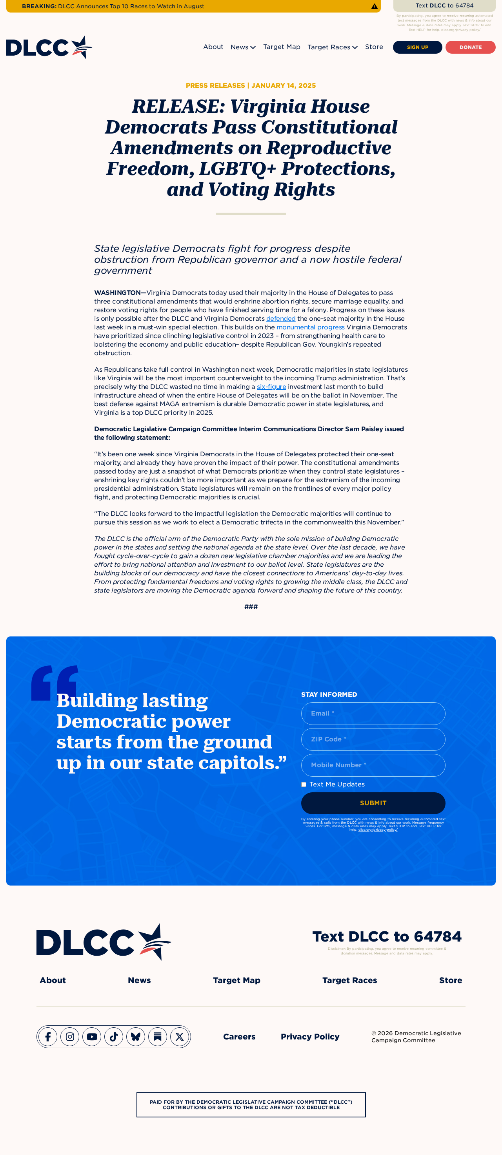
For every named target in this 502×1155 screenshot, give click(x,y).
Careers (239, 1036)
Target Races (328, 47)
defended (281, 318)
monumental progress (310, 327)
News (239, 47)
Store (374, 47)
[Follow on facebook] (47, 1036)
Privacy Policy (310, 1036)
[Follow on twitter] (179, 1036)
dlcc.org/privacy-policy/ (378, 829)
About (213, 47)
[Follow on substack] (157, 1036)
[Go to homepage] (104, 942)
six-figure (271, 386)
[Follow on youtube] (91, 1036)
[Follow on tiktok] (113, 1036)
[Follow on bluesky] (135, 1036)
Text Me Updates (337, 784)
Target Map (281, 47)
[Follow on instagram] (69, 1036)
